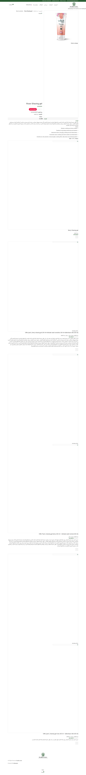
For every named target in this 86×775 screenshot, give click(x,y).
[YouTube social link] (8, 1)
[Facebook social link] (11, 1)
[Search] (7, 5)
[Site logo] (74, 4)
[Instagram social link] (10, 1)
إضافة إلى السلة (33, 109)
